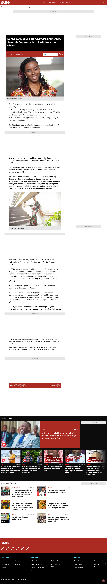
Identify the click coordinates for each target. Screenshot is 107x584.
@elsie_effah (35, 339)
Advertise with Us (36, 564)
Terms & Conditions (37, 567)
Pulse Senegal (97, 561)
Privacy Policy (35, 571)
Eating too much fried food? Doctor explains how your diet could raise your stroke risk (58, 506)
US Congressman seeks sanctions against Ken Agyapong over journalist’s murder (74, 470)
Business (17, 564)
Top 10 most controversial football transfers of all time (57, 491)
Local (9, 7)
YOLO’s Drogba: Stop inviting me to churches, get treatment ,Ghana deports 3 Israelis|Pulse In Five (10, 470)
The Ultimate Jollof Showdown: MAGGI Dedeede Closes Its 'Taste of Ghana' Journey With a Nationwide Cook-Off (22, 507)
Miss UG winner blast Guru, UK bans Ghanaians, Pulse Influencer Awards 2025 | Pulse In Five (31, 470)
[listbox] (53, 464)
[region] (53, 464)
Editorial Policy (56, 561)
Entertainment (52, 2)
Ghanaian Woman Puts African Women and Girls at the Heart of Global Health (58, 519)
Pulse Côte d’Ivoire (96, 565)
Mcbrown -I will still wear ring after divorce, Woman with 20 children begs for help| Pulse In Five (59, 435)
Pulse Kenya (78, 564)
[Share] (61, 54)
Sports (68, 2)
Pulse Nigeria (78, 561)
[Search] (104, 2)
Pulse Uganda (78, 567)
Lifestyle (61, 2)
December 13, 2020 (47, 349)
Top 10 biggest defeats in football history (20, 518)
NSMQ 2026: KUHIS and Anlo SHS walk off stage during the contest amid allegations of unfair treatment (22, 493)
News (43, 2)
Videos (46, 464)
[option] (11, 464)
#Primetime (34, 347)
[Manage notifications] (103, 580)
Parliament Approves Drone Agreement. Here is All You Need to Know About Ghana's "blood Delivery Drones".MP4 (95, 471)
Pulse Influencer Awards (56, 565)
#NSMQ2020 (26, 347)
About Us (34, 561)
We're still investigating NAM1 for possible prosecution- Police (53, 469)
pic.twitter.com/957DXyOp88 (48, 347)
